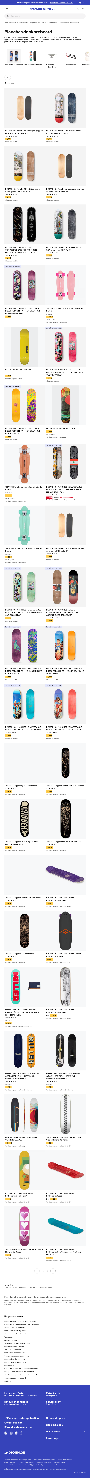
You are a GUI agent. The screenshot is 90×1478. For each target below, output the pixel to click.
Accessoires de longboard (14, 1359)
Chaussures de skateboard (15, 1378)
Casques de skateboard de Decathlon (19, 1372)
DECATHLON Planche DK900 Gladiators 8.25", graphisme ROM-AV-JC (22, 190)
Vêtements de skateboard (14, 1327)
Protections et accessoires (15, 1353)
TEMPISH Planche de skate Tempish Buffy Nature (64, 309)
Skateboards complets (33, 65)
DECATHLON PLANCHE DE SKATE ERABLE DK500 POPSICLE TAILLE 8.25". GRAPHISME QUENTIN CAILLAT (65, 372)
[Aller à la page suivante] (53, 1271)
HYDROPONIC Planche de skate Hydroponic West (60, 1194)
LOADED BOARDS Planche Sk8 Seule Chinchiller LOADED (21, 1138)
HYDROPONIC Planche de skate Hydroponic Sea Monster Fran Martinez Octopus (63, 1252)
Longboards (9, 1365)
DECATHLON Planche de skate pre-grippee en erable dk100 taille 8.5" (65, 190)
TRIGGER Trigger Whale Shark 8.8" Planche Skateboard (65, 787)
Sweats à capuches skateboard (16, 1356)
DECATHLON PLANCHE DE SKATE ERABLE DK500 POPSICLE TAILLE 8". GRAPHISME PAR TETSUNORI (23, 431)
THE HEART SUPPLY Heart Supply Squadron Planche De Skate (24, 1250)
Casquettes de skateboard (15, 1362)
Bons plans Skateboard (14, 65)
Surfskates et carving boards (15, 1331)
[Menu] (7, 9)
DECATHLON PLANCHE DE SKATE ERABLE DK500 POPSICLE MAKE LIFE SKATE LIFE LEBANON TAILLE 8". (64, 489)
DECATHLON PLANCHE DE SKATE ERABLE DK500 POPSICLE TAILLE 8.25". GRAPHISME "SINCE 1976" (65, 671)
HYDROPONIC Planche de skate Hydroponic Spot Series (60, 899)
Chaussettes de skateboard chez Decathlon (21, 1324)
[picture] (24, 108)
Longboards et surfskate (14, 1346)
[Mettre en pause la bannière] (80, 2)
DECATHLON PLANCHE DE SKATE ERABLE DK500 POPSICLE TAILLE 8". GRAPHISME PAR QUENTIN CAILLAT (23, 311)
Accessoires (71, 65)
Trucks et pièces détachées (51, 66)
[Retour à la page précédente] (37, 1271)
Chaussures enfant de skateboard (17, 1334)
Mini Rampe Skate (11, 1340)
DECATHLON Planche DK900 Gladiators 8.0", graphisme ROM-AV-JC (63, 248)
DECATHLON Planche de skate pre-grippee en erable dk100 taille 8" (65, 549)
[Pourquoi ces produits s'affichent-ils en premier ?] (5, 83)
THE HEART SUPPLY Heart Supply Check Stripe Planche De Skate (64, 1138)
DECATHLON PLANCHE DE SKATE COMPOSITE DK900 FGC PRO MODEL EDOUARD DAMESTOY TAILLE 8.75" (21, 250)
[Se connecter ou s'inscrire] (77, 9)
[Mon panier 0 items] (83, 9)
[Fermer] (84, 2)
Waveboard (9, 1337)
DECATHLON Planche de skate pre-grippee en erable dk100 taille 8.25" (24, 132)
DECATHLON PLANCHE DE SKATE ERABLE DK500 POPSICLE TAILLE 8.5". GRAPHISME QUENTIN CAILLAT (23, 612)
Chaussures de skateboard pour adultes (20, 1321)
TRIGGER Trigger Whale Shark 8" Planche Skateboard (23, 899)
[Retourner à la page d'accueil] (42, 9)
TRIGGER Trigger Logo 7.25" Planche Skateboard (21, 787)
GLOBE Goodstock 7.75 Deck (18, 370)
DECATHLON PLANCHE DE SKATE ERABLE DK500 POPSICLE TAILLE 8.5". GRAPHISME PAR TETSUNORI (23, 671)
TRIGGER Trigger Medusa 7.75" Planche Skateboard (63, 843)
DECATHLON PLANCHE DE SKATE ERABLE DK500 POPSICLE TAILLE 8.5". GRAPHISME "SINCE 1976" (23, 729)
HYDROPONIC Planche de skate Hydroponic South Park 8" (19, 1194)
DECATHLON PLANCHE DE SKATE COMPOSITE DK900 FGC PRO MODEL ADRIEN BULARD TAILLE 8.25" (62, 612)
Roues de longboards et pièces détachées (21, 1368)
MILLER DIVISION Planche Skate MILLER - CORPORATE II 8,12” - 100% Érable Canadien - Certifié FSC (23, 1076)
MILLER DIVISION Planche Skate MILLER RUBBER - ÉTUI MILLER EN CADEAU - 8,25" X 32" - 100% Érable (24, 1012)
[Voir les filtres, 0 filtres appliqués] (7, 77)
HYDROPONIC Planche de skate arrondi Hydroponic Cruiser (63, 955)
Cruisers (7, 1381)
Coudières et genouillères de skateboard (20, 1375)
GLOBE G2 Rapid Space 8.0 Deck (60, 428)
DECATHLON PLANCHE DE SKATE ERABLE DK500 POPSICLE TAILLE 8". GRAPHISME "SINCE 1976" (64, 729)
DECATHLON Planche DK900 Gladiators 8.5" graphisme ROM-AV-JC (63, 132)
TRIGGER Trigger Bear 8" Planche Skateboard (20, 955)
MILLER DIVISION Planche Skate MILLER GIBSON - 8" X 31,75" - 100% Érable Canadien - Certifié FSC (63, 1076)
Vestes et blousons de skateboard (17, 1343)
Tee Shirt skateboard (12, 1350)
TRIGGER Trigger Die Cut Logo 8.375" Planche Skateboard (21, 843)
